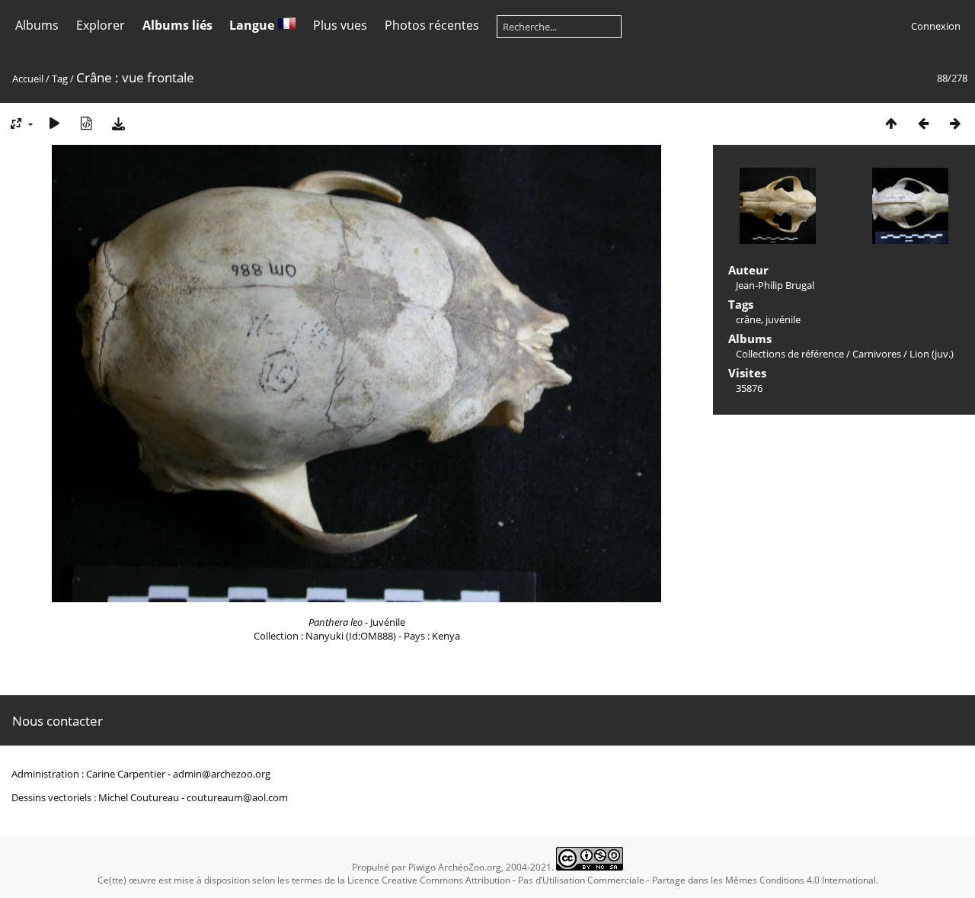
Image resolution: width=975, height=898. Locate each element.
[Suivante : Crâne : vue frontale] (955, 123)
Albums (37, 25)
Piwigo (422, 867)
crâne (748, 319)
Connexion (936, 26)
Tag (60, 78)
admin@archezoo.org (221, 774)
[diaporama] (54, 123)
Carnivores (876, 354)
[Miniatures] (891, 123)
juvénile (783, 319)
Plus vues (340, 25)
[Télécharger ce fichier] (118, 123)
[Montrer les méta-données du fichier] (86, 123)
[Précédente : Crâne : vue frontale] (923, 123)
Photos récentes (432, 25)
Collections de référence (790, 354)
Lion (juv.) (931, 354)
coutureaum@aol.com (237, 797)
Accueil (27, 78)
